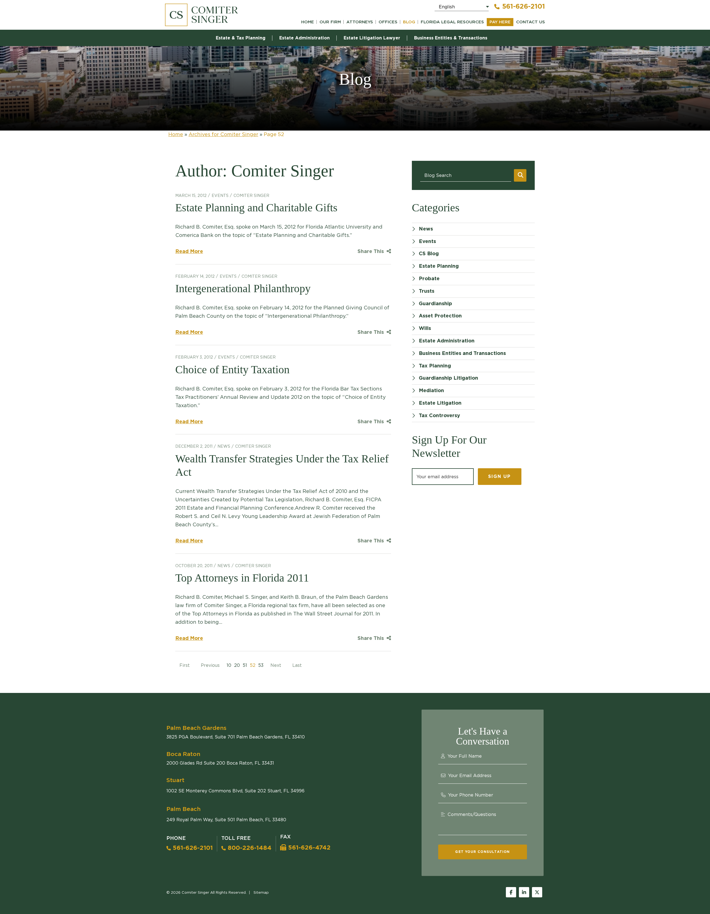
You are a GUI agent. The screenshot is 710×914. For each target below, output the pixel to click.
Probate (429, 278)
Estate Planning (439, 266)
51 (245, 665)
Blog (409, 22)
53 (260, 665)
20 (237, 665)
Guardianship (435, 303)
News (223, 446)
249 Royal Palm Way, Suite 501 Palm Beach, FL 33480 (226, 819)
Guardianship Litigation (448, 378)
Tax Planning (435, 366)
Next (275, 665)
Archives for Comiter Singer (223, 134)
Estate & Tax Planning (240, 38)
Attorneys (359, 22)
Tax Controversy (439, 415)
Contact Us (530, 22)
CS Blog (429, 253)
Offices (388, 22)
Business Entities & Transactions (450, 38)
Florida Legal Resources (452, 22)
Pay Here (500, 22)
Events (220, 195)
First (184, 665)
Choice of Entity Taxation (232, 369)
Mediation (431, 390)
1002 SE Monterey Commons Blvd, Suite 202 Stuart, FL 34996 (235, 790)
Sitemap (261, 892)
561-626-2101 (523, 6)
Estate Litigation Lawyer (372, 38)
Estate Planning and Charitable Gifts (256, 207)
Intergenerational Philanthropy (243, 288)
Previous (210, 665)
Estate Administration (304, 38)
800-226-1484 (249, 848)
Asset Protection (440, 316)
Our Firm (330, 22)
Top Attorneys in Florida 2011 (242, 578)
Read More (189, 251)
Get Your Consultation (482, 851)
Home (307, 22)
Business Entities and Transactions (462, 353)
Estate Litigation (440, 403)
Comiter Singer (251, 195)
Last (297, 665)
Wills (425, 328)
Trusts (426, 291)
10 (229, 665)
